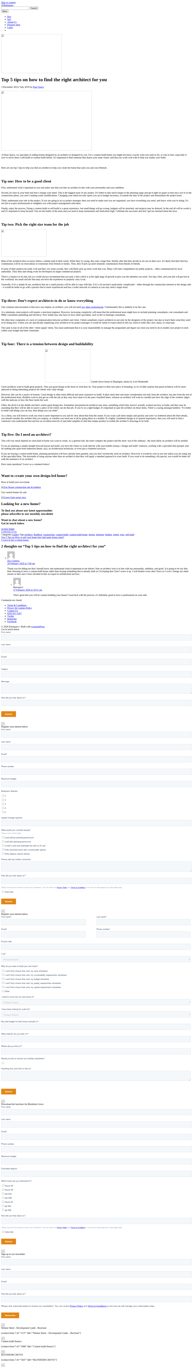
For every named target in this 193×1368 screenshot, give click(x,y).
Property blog (13, 24)
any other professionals (92, 307)
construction (49, 534)
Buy (9, 16)
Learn (10, 27)
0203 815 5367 (14, 613)
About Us (12, 22)
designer (100, 534)
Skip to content (8, 2)
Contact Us (12, 610)
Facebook (12, 621)
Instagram (12, 619)
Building (38, 534)
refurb (116, 534)
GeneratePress (38, 626)
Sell (9, 19)
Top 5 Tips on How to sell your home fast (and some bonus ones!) (32, 537)
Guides (15, 534)
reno (122, 534)
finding (108, 534)
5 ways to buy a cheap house (15, 540)
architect (28, 534)
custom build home (78, 534)
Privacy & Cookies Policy (19, 608)
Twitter (10, 616)
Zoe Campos (13, 560)
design (92, 534)
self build (129, 534)
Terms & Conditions (17, 605)
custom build (62, 534)
